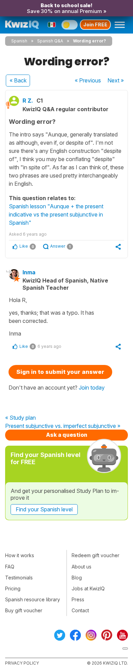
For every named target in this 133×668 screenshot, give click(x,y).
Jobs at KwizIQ (88, 588)
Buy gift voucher (23, 610)
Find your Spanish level (44, 509)
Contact (80, 610)
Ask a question (66, 434)
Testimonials (19, 577)
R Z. (28, 100)
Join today (92, 387)
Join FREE (95, 24)
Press (78, 599)
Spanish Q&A (50, 40)
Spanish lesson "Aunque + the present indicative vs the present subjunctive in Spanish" (56, 214)
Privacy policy (22, 663)
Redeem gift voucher (95, 555)
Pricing (12, 588)
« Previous (88, 80)
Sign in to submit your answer (60, 371)
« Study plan (20, 418)
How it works (19, 555)
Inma (29, 272)
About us (81, 566)
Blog (77, 577)
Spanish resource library (32, 599)
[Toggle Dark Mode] (69, 24)
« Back (18, 80)
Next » (115, 80)
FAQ (9, 566)
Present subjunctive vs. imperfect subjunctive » (62, 426)
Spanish (19, 40)
